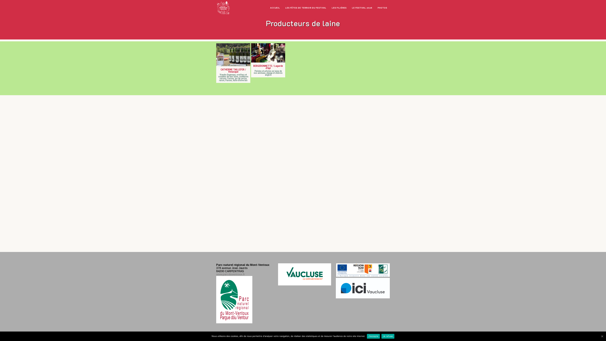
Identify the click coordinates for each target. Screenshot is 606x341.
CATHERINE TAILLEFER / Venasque (233, 71)
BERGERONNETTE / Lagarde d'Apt (268, 67)
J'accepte (373, 336)
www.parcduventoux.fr (230, 274)
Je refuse (388, 336)
